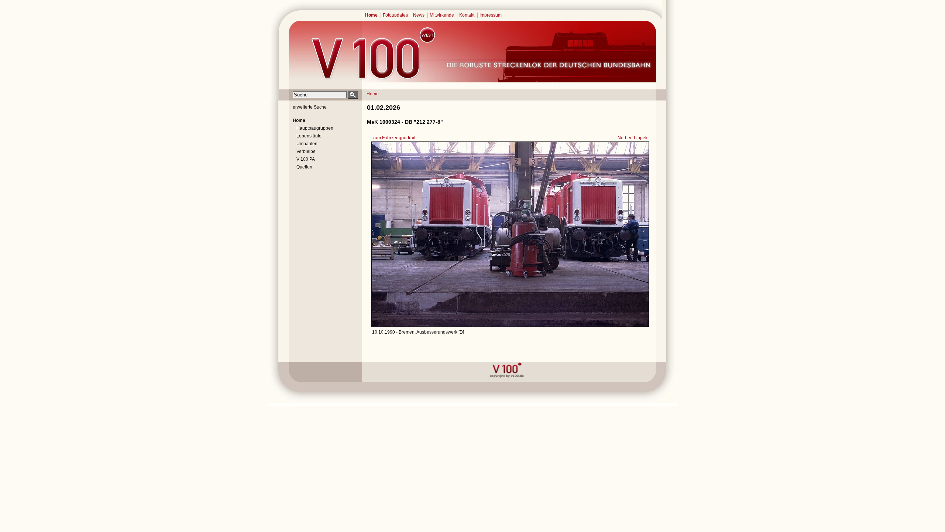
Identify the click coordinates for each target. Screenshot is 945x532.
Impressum (491, 15)
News (419, 15)
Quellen (304, 167)
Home (371, 15)
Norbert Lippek (632, 137)
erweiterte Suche (310, 107)
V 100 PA (305, 159)
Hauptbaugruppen (314, 128)
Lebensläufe (309, 136)
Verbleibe (306, 151)
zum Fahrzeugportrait (393, 137)
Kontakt (466, 15)
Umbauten (306, 143)
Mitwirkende (442, 15)
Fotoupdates (395, 15)
